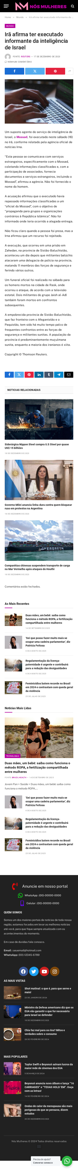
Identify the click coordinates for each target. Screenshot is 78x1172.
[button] (39, 1146)
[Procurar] (72, 6)
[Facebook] (23, 971)
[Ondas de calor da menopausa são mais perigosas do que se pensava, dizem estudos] (12, 1110)
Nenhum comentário (20, 62)
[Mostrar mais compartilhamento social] (69, 71)
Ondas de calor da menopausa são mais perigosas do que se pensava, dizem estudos (48, 1110)
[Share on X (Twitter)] (35, 71)
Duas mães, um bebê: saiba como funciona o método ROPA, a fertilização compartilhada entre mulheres (49, 619)
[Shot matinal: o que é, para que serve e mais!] (12, 992)
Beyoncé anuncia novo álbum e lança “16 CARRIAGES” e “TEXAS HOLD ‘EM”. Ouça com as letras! (49, 1087)
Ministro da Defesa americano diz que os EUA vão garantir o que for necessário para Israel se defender (49, 1011)
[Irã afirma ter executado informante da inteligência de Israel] (39, 101)
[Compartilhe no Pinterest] (55, 71)
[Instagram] (54, 971)
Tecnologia (12, 756)
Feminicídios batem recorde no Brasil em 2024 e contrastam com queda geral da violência (49, 687)
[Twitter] (34, 971)
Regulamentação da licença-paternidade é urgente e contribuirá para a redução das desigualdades (47, 664)
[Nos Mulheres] (40, 6)
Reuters (25, 56)
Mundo (10, 26)
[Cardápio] (6, 6)
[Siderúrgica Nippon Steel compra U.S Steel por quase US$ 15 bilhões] (39, 419)
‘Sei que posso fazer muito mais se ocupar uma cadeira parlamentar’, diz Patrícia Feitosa (48, 642)
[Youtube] (44, 971)
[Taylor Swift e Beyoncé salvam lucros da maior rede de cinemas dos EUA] (12, 1068)
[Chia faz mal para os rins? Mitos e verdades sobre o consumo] (12, 1034)
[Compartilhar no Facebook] (14, 71)
